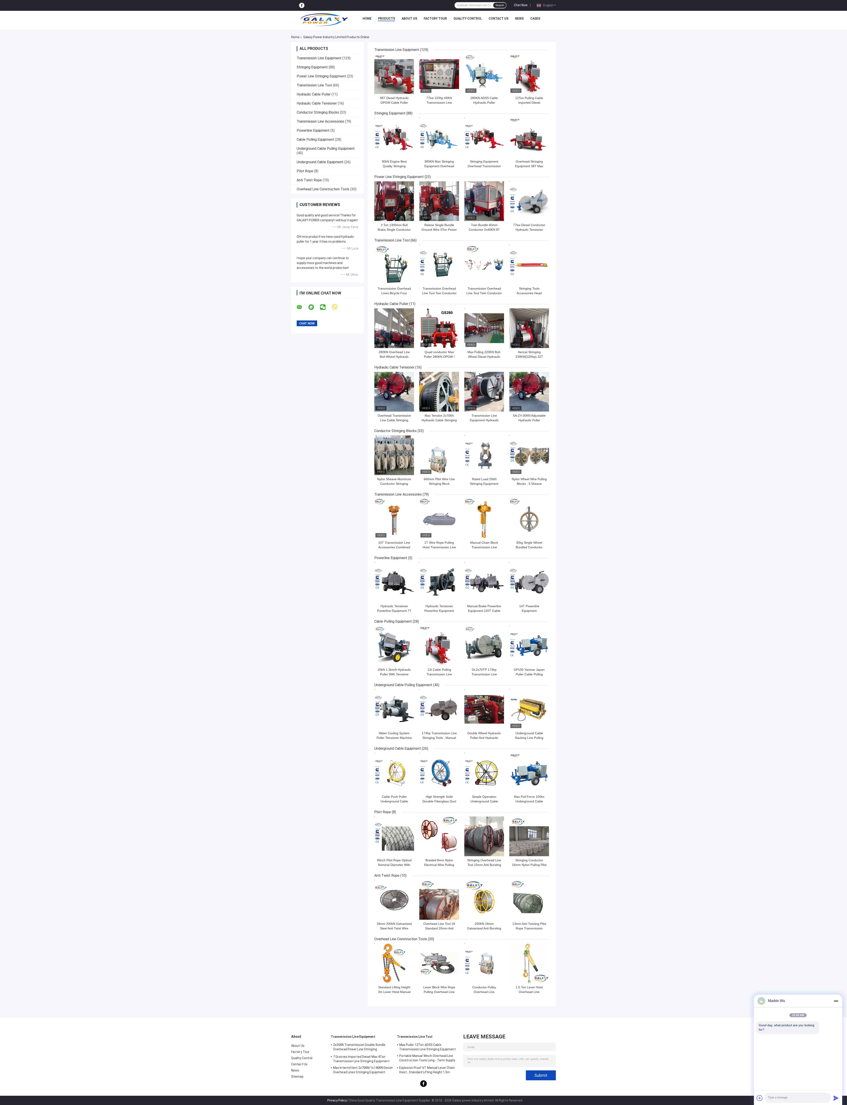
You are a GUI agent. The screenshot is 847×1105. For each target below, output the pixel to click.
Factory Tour (435, 18)
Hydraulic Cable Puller (314, 94)
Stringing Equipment (312, 67)
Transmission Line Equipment (319, 58)
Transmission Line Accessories (320, 121)
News (519, 18)
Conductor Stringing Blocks (318, 112)
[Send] (836, 1098)
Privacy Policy (337, 1100)
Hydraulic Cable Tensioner (317, 103)
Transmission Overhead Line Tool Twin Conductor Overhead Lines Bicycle (484, 293)
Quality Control (467, 18)
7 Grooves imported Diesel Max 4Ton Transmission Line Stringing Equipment (361, 1059)
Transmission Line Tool (314, 85)
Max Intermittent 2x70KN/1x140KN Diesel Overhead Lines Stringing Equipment (362, 1070)
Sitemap (297, 1076)
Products (386, 18)
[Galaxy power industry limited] (324, 19)
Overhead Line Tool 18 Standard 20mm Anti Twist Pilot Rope (439, 928)
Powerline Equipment (313, 130)
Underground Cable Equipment (320, 162)
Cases (535, 18)
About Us (409, 18)
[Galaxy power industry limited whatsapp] (313, 307)
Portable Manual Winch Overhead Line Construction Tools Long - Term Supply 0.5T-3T (427, 1058)
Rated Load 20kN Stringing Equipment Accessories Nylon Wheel (484, 483)
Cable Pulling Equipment (315, 139)
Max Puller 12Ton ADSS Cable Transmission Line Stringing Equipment (427, 1047)
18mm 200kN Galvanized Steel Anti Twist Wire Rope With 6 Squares (394, 928)
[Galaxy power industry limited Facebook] (302, 5)
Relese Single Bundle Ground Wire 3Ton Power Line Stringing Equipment (439, 229)
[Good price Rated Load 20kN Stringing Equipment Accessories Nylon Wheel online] (484, 455)
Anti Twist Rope (309, 180)
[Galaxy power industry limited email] (302, 307)
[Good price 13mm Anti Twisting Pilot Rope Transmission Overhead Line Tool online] (529, 900)
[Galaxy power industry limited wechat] (325, 307)
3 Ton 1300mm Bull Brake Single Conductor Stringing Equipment (394, 229)
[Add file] (760, 1098)
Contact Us (498, 18)
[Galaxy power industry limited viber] (337, 307)
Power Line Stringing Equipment (321, 76)
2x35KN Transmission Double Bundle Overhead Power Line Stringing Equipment (359, 1047)
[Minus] (836, 1001)
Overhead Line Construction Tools (323, 189)
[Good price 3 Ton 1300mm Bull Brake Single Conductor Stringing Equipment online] (394, 201)
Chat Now (521, 5)
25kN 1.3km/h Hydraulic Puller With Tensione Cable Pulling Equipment (394, 674)
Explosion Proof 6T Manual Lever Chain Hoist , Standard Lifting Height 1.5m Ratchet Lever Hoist (427, 1070)
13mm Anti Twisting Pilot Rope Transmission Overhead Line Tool (529, 928)
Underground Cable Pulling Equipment (326, 148)
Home (367, 18)
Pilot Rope (305, 171)
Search (499, 5)
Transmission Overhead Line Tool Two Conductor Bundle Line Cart (439, 293)
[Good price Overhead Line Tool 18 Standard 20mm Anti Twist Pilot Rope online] (439, 900)
